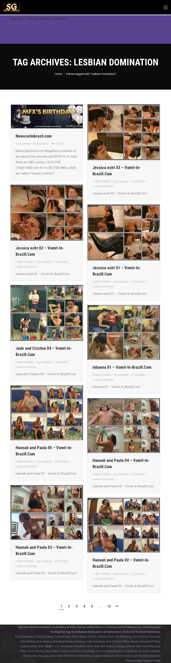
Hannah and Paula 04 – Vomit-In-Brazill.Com (121, 463)
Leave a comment (103, 186)
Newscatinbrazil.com (34, 136)
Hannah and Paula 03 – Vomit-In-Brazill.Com (44, 550)
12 (109, 606)
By (40, 143)
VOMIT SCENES (102, 181)
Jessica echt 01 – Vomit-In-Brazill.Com (117, 271)
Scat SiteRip (23, 143)
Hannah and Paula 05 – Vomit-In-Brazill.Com (44, 450)
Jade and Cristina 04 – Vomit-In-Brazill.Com (44, 351)
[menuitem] (39, 19)
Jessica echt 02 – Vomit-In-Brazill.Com (40, 251)
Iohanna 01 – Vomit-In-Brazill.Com (122, 367)
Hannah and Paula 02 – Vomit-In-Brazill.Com (121, 563)
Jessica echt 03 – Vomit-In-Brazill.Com (117, 170)
